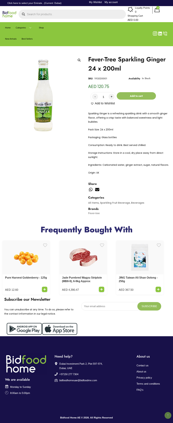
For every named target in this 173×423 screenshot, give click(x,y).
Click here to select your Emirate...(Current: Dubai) (34, 3)
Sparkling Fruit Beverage (115, 202)
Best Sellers (27, 39)
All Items (93, 202)
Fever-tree (94, 213)
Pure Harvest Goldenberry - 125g (26, 277)
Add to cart (136, 96)
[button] (103, 103)
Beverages (137, 202)
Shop (41, 28)
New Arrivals (11, 39)
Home (8, 28)
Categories (21, 28)
